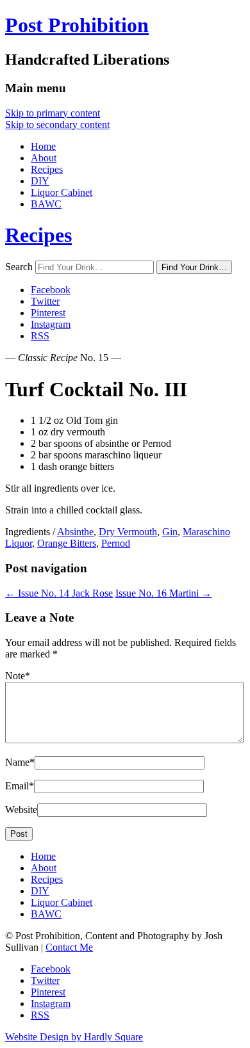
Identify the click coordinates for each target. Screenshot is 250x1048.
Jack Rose (59, 593)
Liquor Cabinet (61, 192)
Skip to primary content (52, 113)
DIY (40, 180)
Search (19, 266)
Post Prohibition (77, 24)
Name (20, 762)
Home (43, 146)
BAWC (46, 203)
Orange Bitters (66, 543)
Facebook (51, 289)
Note (17, 675)
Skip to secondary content (57, 124)
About (43, 157)
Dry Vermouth (128, 531)
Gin (170, 531)
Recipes (47, 169)
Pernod (115, 543)
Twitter (45, 301)
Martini (163, 593)
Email (19, 785)
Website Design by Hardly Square (74, 1036)
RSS (40, 335)
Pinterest (48, 312)
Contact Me (69, 947)
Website (21, 809)
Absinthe (75, 531)
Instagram (51, 324)
